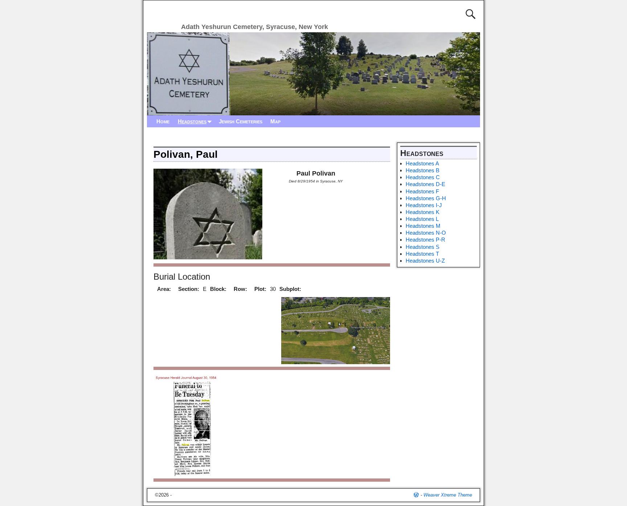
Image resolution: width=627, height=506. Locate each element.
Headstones (192, 121)
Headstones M (423, 226)
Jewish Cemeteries (240, 121)
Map (275, 121)
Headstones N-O (426, 233)
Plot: (260, 289)
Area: (164, 289)
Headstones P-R (425, 239)
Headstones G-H (426, 198)
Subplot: (290, 289)
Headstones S (422, 247)
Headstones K (422, 212)
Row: (240, 289)
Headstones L (422, 219)
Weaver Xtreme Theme (447, 495)
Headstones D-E (425, 184)
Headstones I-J (424, 205)
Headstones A (422, 163)
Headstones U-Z (425, 261)
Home (162, 121)
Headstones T (422, 254)
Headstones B (422, 170)
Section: (188, 289)
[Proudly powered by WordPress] (416, 495)
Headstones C (423, 177)
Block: (218, 289)
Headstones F (422, 191)
